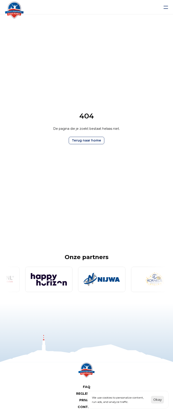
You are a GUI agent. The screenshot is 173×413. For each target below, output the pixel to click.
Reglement (86, 394)
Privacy (86, 400)
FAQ (86, 387)
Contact (87, 407)
